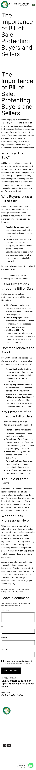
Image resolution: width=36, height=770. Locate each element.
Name (4, 626)
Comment (6, 610)
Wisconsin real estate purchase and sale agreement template (17, 272)
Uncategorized (18, 592)
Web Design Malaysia (18, 765)
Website (4, 649)
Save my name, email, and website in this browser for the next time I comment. (19, 662)
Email (4, 638)
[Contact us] (30, 765)
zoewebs (26, 589)
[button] (33, 5)
